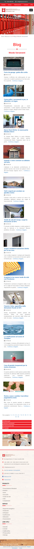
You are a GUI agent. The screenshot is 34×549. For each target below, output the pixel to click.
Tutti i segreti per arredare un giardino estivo (14, 192)
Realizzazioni (17, 4)
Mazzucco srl (8, 36)
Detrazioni (6, 517)
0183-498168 (10, 1)
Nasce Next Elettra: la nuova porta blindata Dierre (16, 131)
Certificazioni (6, 515)
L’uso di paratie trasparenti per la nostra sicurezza (15, 366)
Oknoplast (5, 512)
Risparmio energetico (8, 508)
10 (25, 415)
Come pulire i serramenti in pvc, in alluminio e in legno (16, 100)
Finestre (5, 490)
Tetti (4, 498)
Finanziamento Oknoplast (10, 488)
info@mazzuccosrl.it (22, 1)
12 (30, 415)
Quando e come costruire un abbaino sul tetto (17, 161)
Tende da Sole (7, 496)
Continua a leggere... (18, 81)
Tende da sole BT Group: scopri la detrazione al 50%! (15, 221)
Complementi (6, 500)
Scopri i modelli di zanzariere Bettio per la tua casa (16, 249)
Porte (4, 492)
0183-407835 (16, 470)
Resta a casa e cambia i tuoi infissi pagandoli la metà (16, 397)
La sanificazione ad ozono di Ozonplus (14, 337)
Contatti (26, 4)
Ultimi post (7, 421)
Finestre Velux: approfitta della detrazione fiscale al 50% (15, 307)
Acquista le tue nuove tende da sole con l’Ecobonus (16, 278)
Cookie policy (6, 531)
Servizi (9, 4)
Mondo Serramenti (22, 36)
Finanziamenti (7, 519)
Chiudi (20, 548)
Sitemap (5, 535)
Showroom (6, 510)
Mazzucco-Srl (7, 476)
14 (18, 417)
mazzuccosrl (7, 479)
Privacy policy (6, 533)
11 (28, 415)
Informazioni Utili (9, 426)
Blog (32, 4)
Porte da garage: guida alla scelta (16, 72)
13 (16, 417)
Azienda (3, 4)
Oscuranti (5, 494)
